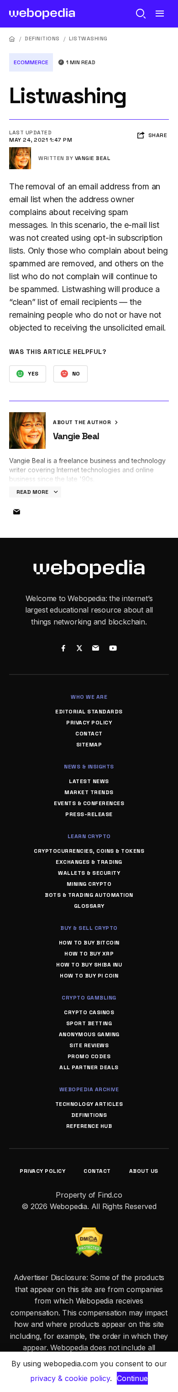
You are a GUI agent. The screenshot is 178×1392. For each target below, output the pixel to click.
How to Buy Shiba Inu (89, 964)
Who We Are (89, 697)
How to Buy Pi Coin (89, 975)
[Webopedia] (42, 13)
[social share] (63, 649)
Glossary (89, 906)
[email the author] (16, 512)
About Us (143, 1171)
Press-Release (89, 814)
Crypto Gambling (89, 997)
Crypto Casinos (89, 1012)
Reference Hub (89, 1126)
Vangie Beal (92, 158)
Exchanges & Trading (89, 862)
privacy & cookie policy (70, 1378)
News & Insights (89, 766)
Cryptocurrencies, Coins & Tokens (89, 851)
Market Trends (89, 792)
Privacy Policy (89, 722)
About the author (83, 422)
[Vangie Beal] (20, 151)
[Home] (12, 39)
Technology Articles (89, 1104)
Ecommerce (31, 62)
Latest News (89, 781)
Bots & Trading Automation (89, 895)
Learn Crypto (89, 836)
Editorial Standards (89, 711)
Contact (89, 733)
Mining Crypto (89, 884)
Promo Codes (89, 1056)
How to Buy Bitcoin (89, 942)
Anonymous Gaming (89, 1034)
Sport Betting (89, 1023)
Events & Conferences (89, 803)
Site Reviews (89, 1045)
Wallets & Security (89, 873)
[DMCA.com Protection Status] (89, 1232)
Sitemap (89, 744)
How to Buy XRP (89, 953)
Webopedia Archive (89, 1089)
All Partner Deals (89, 1067)
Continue (132, 1378)
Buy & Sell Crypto (89, 928)
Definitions (42, 38)
